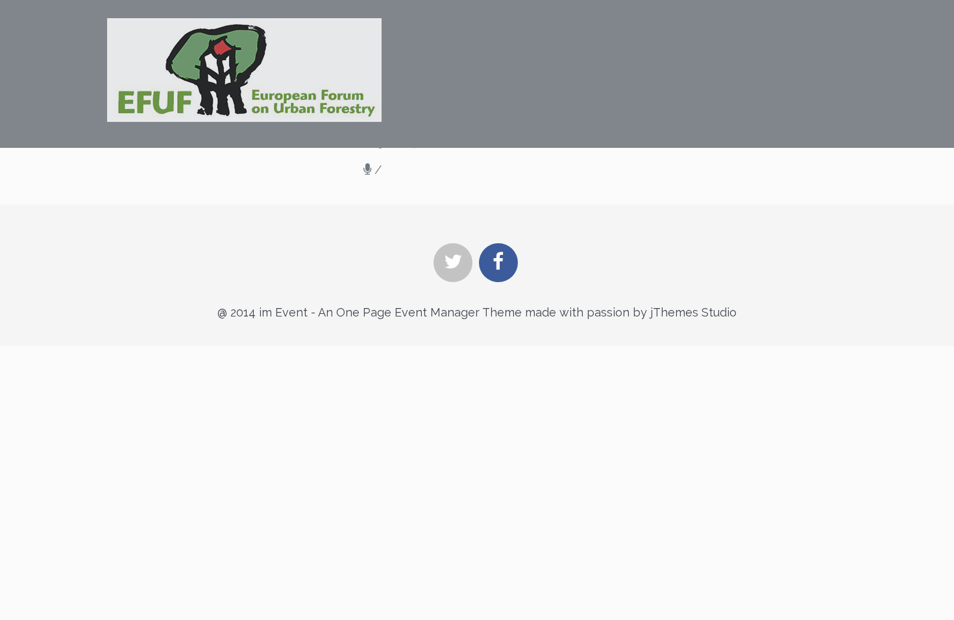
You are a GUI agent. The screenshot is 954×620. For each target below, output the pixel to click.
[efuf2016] (244, 70)
